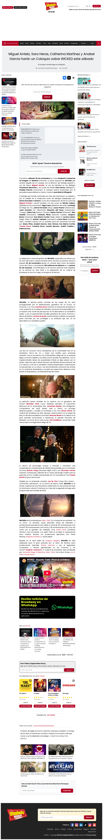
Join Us (69, 829)
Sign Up (47, 97)
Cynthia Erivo (41, 307)
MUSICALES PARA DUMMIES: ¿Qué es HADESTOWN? (30, 149)
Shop (61, 43)
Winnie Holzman (48, 545)
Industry (38, 43)
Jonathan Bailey (54, 406)
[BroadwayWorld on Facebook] (72, 825)
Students (55, 43)
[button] (98, 43)
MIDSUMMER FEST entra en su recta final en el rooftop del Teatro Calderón (30, 131)
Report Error (92, 832)
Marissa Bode (55, 415)
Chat (44, 43)
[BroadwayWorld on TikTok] (85, 825)
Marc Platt (46, 520)
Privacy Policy (91, 835)
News (27, 43)
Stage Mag (74, 43)
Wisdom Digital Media (65, 835)
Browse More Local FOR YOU (60, 655)
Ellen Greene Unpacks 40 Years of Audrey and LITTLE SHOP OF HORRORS (89, 117)
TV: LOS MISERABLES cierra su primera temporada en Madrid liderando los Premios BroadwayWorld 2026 (31, 140)
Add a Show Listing (20, 7)
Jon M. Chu (53, 481)
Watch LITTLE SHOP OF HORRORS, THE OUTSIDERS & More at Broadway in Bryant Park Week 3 (89, 87)
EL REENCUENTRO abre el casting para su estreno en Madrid (9, 124)
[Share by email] (73, 78)
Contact (63, 829)
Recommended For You (85, 195)
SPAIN (51, 12)
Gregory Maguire (52, 540)
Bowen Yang (32, 470)
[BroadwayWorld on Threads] (90, 825)
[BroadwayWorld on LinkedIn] (81, 825)
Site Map (93, 829)
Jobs (49, 43)
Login (92, 43)
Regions (86, 829)
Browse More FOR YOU (89, 248)
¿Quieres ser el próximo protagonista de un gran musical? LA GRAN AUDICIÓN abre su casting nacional (9, 107)
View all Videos (83, 136)
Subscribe (67, 791)
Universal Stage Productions (34, 552)
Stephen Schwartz (33, 537)
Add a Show (89, 185)
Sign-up (88, 6)
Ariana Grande (39, 316)
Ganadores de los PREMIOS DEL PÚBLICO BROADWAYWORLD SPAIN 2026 (8, 140)
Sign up (95, 271)
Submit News (78, 829)
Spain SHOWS (82, 142)
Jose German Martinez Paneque (43, 726)
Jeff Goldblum (55, 420)
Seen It (25, 702)
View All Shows (89, 180)
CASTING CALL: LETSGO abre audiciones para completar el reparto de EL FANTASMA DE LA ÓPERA (9, 87)
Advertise (50, 829)
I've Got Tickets (25, 706)
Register (83, 43)
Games (66, 43)
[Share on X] (69, 78)
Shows (32, 43)
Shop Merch (8, 7)
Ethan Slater (66, 411)
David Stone (61, 530)
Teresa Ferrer (25, 226)
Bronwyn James (68, 470)
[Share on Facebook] (64, 78)
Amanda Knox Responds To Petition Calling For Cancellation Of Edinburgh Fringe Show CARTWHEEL (89, 102)
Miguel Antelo (38, 185)
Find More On (46, 715)
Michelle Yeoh (32, 404)
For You (28, 626)
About (57, 829)
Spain (22, 43)
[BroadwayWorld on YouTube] (94, 825)
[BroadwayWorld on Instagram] (76, 825)
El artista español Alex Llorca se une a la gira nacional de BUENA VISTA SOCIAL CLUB (31, 156)
